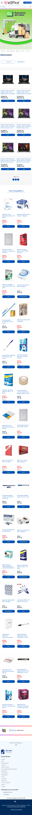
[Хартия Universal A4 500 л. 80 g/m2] (23, 519)
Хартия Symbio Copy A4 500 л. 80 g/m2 (23, 215)
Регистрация (4, 763)
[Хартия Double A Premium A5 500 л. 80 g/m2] (9, 694)
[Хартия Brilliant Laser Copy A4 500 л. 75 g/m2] (23, 239)
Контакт (3, 778)
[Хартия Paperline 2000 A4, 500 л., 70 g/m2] (23, 555)
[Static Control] (20, 730)
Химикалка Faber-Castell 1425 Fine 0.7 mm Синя (8, 497)
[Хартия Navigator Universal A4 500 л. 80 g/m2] (9, 274)
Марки (3, 784)
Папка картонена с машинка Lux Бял (23, 425)
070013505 (28, 2)
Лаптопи (17, 50)
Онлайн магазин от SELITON (16, 798)
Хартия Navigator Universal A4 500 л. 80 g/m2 (8, 286)
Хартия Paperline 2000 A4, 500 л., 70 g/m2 (22, 567)
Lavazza (3, 786)
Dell (23, 50)
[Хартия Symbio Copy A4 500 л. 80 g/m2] (23, 204)
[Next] (23, 730)
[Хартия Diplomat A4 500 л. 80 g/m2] (9, 590)
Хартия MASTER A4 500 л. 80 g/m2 (23, 285)
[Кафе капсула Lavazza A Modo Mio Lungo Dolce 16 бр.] (23, 694)
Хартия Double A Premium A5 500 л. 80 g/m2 (8, 706)
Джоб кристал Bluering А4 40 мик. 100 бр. (8, 671)
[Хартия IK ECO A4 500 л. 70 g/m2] (9, 450)
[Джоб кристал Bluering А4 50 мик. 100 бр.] (9, 415)
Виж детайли (23, 296)
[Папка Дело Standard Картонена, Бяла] (9, 624)
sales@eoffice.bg (7, 792)
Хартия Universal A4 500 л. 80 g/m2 (23, 530)
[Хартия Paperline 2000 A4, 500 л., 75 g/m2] (9, 380)
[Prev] (1, 730)
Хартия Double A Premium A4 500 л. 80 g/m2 (22, 356)
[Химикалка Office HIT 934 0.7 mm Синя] (23, 590)
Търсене (3, 765)
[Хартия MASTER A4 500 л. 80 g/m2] (23, 274)
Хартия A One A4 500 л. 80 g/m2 (22, 461)
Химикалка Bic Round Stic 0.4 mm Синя (7, 321)
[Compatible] (5, 730)
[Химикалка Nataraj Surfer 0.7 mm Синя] (23, 485)
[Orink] (12, 730)
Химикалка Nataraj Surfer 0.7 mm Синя (23, 496)
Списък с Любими (5, 782)
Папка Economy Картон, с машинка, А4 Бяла (8, 251)
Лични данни (4, 773)
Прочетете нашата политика (16, 806)
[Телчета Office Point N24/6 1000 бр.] (9, 519)
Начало (3, 50)
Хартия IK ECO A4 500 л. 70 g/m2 (7, 461)
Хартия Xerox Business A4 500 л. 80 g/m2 (8, 216)
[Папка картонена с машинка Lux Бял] (23, 415)
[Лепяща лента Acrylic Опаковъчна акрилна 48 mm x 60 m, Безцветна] (23, 380)
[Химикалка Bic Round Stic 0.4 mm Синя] (9, 310)
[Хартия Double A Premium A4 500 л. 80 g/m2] (23, 344)
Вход (2, 761)
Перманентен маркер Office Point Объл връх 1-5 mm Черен (23, 672)
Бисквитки (4, 771)
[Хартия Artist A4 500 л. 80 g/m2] (23, 309)
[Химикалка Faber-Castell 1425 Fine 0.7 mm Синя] (9, 485)
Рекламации (4, 774)
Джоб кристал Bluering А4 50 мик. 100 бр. (8, 427)
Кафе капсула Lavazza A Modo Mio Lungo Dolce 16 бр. (23, 706)
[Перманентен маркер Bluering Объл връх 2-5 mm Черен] (23, 624)
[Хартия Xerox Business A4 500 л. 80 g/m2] (9, 204)
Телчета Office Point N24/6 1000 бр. (8, 530)
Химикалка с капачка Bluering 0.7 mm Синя (8, 357)
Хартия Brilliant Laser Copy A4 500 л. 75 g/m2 (23, 251)
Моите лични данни (16, 809)
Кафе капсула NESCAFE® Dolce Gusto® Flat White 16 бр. (8, 567)
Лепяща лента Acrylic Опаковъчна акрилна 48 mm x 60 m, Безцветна (23, 393)
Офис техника (10, 50)
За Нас (3, 776)
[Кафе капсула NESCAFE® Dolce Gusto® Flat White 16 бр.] (9, 554)
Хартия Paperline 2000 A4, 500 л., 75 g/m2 (7, 391)
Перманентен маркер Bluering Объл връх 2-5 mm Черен (22, 636)
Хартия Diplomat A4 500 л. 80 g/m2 (8, 600)
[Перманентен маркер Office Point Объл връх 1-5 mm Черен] (23, 659)
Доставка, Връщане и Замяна (9, 769)
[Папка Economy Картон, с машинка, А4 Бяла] (9, 239)
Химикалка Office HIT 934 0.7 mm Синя (23, 600)
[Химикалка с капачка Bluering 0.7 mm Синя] (9, 345)
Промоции (4, 780)
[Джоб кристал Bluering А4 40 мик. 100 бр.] (9, 659)
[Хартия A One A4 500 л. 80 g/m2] (23, 450)
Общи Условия (5, 767)
